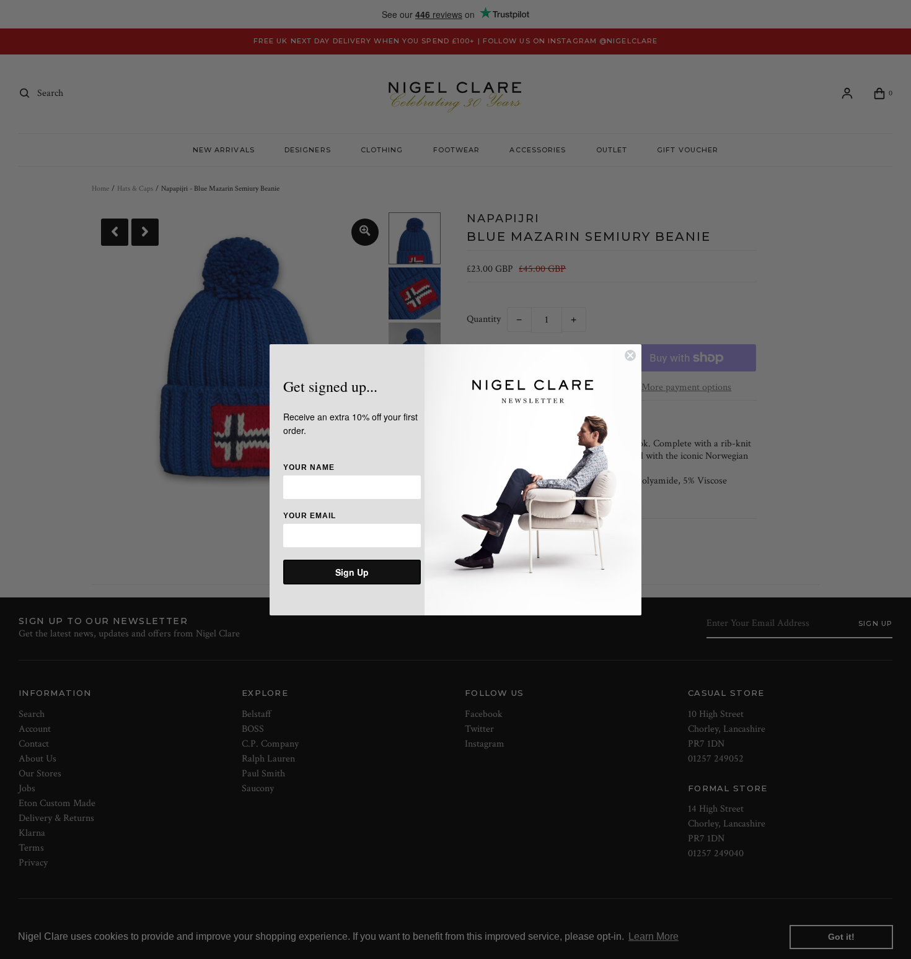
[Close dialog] (630, 355)
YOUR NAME (309, 467)
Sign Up (352, 572)
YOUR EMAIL (309, 515)
